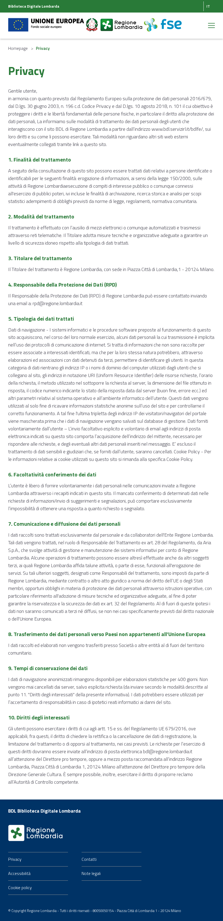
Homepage (18, 48)
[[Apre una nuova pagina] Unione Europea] (46, 21)
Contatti (89, 859)
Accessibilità (19, 873)
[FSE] (163, 21)
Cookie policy (20, 887)
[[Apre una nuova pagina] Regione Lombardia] (122, 21)
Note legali (91, 873)
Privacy (14, 859)
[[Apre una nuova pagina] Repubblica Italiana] (92, 21)
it (208, 6)
